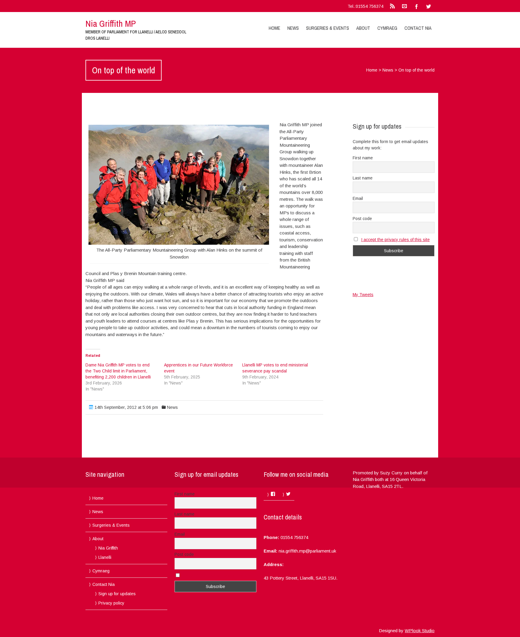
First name (363, 157)
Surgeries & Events (327, 28)
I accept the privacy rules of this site (395, 239)
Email (358, 198)
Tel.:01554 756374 (365, 6)
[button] (178, 185)
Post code (362, 218)
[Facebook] (416, 6)
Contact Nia (418, 28)
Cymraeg (387, 28)
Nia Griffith (108, 548)
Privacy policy (111, 603)
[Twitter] (428, 6)
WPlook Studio (420, 630)
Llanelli (104, 557)
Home (274, 28)
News (293, 28)
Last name (363, 178)
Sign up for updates (117, 593)
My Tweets (363, 294)
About (363, 28)
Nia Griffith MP (110, 23)
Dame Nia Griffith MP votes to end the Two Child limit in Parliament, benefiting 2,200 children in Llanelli (118, 371)
